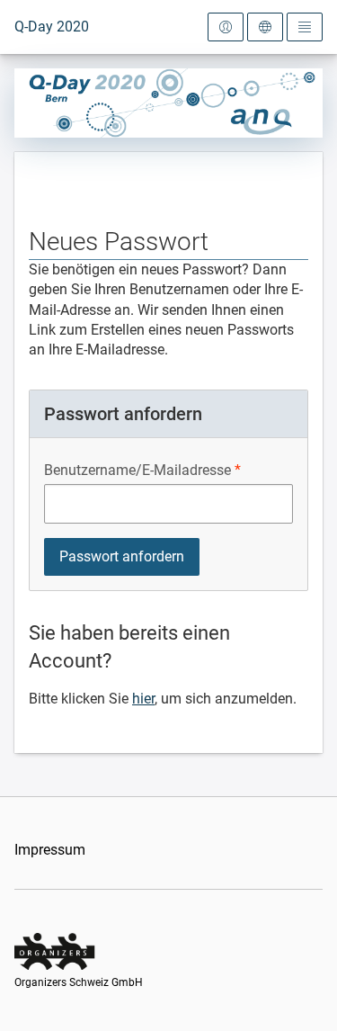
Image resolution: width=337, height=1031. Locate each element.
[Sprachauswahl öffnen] (265, 27)
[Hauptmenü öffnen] (305, 27)
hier (143, 698)
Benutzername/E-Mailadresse (137, 470)
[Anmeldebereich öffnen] (226, 27)
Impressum (49, 849)
